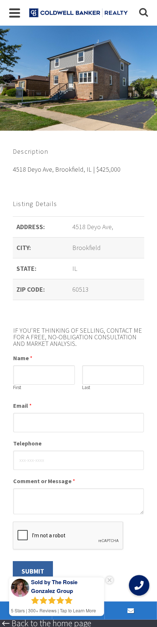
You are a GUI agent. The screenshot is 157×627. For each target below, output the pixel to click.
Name (22, 358)
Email (22, 405)
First (17, 388)
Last (86, 388)
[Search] (143, 13)
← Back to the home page (46, 623)
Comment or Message (44, 481)
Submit (33, 571)
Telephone (27, 443)
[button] (139, 585)
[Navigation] (14, 13)
